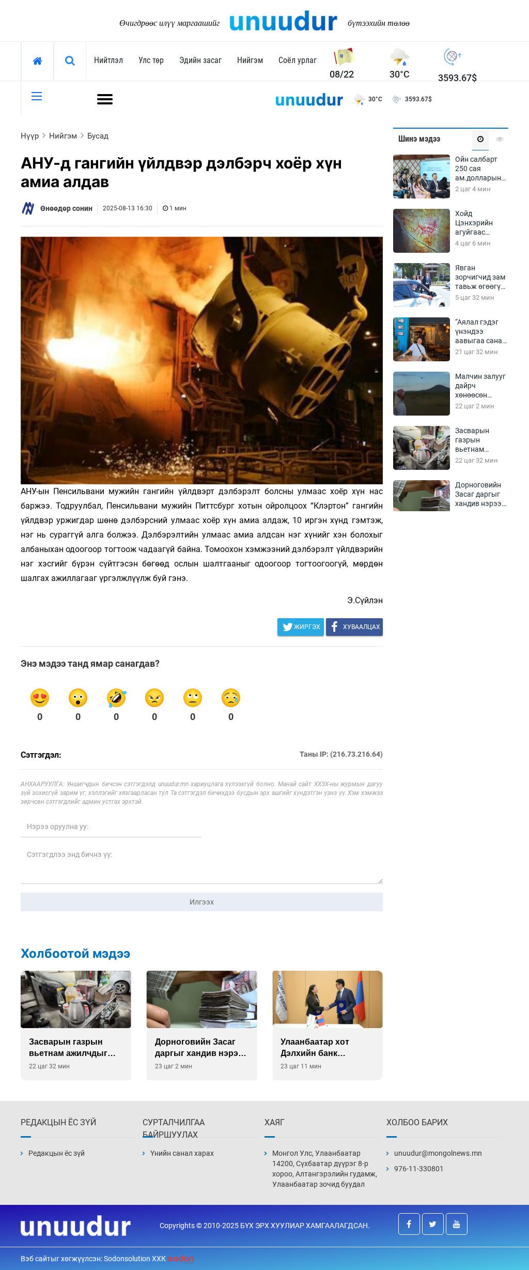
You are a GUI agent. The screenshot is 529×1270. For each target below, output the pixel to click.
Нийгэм (250, 60)
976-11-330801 (419, 1169)
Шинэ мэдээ (419, 139)
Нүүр (30, 136)
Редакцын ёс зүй (56, 1153)
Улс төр (151, 60)
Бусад (97, 136)
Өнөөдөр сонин (66, 208)
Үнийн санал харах (182, 1153)
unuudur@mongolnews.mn (438, 1153)
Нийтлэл (108, 60)
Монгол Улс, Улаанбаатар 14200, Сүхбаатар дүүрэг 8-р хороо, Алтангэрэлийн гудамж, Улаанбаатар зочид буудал (324, 1168)
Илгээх (202, 902)
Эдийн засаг (200, 60)
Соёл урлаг (297, 60)
